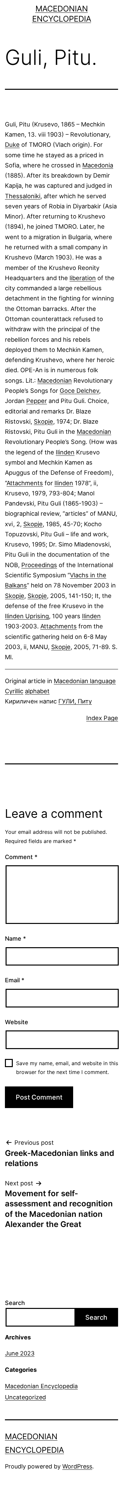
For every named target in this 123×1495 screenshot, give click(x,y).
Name (15, 938)
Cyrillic (14, 691)
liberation (83, 277)
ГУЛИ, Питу (75, 701)
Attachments (25, 483)
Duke (12, 144)
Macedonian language (85, 680)
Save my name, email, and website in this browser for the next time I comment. (67, 1067)
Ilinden (65, 452)
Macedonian (54, 380)
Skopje (43, 421)
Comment (21, 856)
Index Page (102, 717)
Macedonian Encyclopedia (41, 1386)
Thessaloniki (22, 196)
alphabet (37, 691)
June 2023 (19, 1353)
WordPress (77, 1466)
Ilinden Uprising (27, 616)
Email (14, 980)
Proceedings (39, 564)
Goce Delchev (79, 390)
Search (15, 1302)
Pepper (36, 400)
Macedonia (97, 165)
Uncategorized (25, 1397)
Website (16, 1022)
